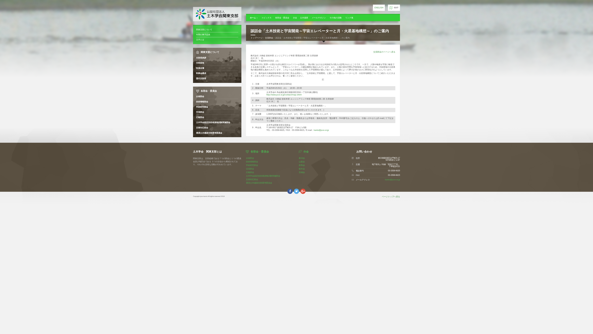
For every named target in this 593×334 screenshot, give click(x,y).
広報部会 (200, 117)
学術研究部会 (202, 107)
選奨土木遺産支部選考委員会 (209, 133)
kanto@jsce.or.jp (321, 130)
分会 (295, 18)
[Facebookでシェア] (290, 191)
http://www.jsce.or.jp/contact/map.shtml (284, 95)
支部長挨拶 (201, 58)
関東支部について (204, 29)
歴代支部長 (201, 78)
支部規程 (200, 63)
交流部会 (269, 38)
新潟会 (302, 158)
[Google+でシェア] (303, 191)
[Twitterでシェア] (296, 191)
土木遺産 (304, 18)
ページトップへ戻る (391, 196)
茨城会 (302, 172)
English (378, 7)
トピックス (266, 18)
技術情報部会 (202, 102)
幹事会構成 (201, 73)
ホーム (253, 18)
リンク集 (349, 18)
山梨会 (302, 162)
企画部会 (200, 96)
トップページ (257, 38)
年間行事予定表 (203, 34)
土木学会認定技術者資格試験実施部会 (213, 122)
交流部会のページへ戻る (384, 52)
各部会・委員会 (282, 18)
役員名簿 (200, 68)
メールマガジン (319, 18)
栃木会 (302, 169)
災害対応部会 (202, 127)
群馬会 (302, 165)
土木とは (200, 39)
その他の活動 (336, 18)
